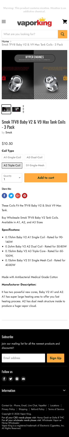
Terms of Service (56, 409)
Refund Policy (37, 409)
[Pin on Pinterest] (24, 195)
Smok (8, 132)
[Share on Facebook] (4, 195)
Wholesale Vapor (50, 420)
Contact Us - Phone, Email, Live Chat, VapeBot (24, 405)
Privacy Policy (8, 409)
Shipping (23, 409)
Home (5, 41)
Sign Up (55, 358)
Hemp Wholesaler (10, 423)
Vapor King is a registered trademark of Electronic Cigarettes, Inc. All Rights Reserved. (33, 427)
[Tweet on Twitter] (11, 195)
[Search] (62, 34)
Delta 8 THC (58, 417)
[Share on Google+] (18, 195)
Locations (54, 405)
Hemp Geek (43, 417)
